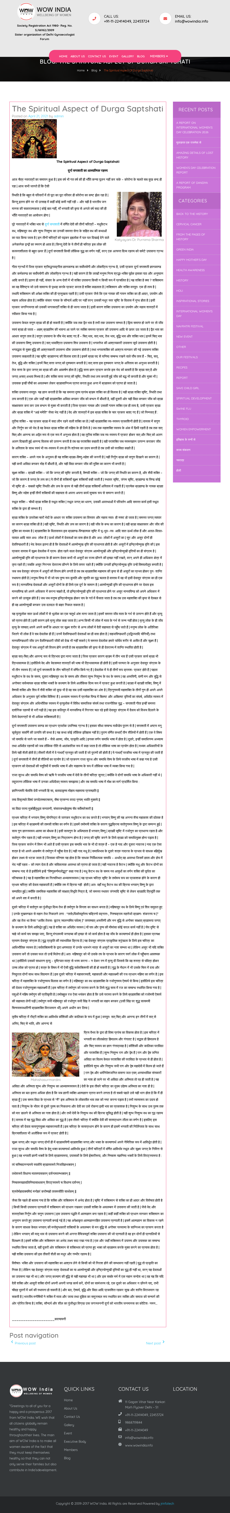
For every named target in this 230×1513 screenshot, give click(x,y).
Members (158, 56)
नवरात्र (180, 460)
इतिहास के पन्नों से (185, 439)
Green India (185, 249)
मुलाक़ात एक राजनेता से (188, 142)
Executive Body (75, 1442)
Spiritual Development (194, 398)
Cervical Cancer (188, 224)
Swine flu (183, 408)
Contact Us (97, 56)
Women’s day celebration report (195, 170)
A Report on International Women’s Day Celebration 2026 (194, 127)
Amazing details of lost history (194, 155)
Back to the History (192, 214)
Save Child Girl (187, 388)
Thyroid (182, 419)
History (182, 280)
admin (59, 116)
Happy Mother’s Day (191, 259)
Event (113, 56)
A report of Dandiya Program (192, 185)
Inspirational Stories (192, 301)
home (81, 70)
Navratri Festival (189, 326)
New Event (184, 336)
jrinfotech (167, 1504)
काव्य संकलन (183, 450)
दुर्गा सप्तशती (52, 224)
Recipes (181, 367)
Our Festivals (187, 357)
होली (178, 470)
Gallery (128, 56)
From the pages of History (190, 237)
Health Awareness (190, 270)
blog (94, 70)
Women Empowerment (193, 429)
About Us (78, 56)
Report (182, 377)
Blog (141, 56)
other (181, 347)
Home (63, 56)
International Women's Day (194, 313)
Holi (179, 290)
